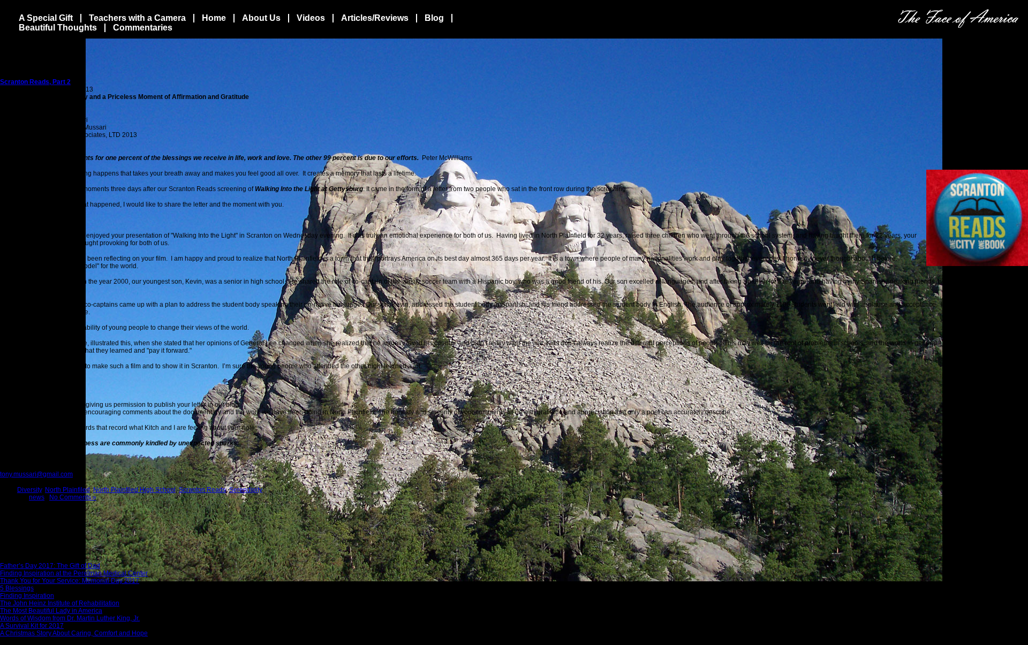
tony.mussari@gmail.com (36, 474)
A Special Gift (46, 17)
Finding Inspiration (27, 596)
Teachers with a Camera (137, 17)
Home (214, 17)
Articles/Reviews (375, 17)
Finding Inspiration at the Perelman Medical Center (74, 573)
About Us (261, 17)
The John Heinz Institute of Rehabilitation (59, 603)
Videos (311, 17)
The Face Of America (958, 18)
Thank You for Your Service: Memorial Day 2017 (69, 581)
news (36, 497)
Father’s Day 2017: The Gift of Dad (50, 566)
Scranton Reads (202, 490)
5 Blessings (17, 588)
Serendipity (245, 490)
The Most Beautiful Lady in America (51, 610)
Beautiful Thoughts (58, 27)
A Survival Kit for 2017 (32, 625)
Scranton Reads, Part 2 (35, 82)
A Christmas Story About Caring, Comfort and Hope (74, 633)
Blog (434, 17)
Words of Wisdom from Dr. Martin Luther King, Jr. (70, 618)
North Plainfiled (67, 490)
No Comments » (72, 497)
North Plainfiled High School (134, 490)
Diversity (29, 490)
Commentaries (142, 27)
